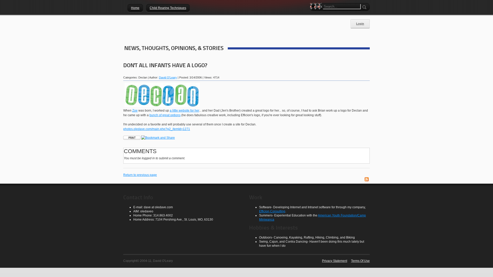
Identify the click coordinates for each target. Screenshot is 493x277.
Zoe (135, 110)
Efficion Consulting (272, 211)
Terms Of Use (360, 261)
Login (360, 23)
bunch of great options (165, 115)
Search (314, 15)
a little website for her (184, 110)
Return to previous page (140, 175)
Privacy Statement (334, 261)
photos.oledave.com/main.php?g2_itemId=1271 (156, 129)
